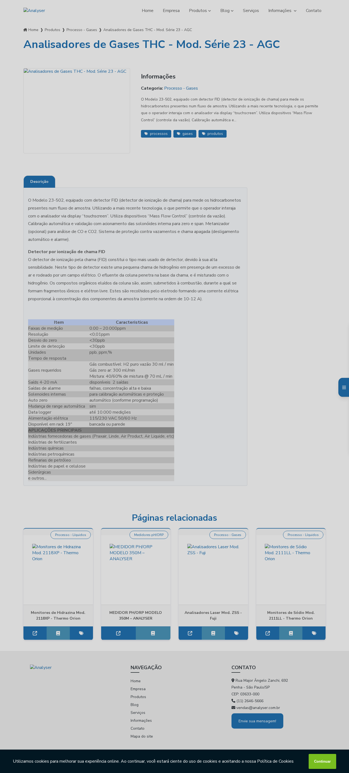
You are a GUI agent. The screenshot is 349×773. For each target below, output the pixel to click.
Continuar (322, 761)
